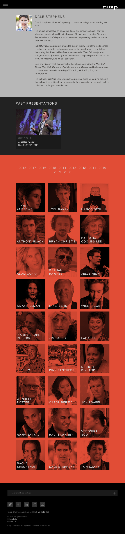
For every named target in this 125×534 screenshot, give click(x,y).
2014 (62, 167)
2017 (32, 167)
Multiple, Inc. (44, 512)
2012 (82, 167)
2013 (72, 167)
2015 (52, 167)
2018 (22, 167)
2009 (57, 172)
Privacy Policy (12, 519)
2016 (42, 167)
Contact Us (11, 522)
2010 (102, 167)
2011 (92, 167)
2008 (67, 172)
